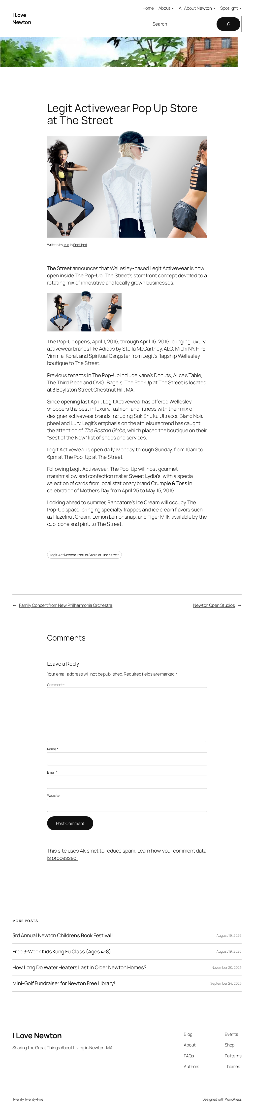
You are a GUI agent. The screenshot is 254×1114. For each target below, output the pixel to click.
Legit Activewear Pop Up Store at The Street (84, 554)
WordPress (233, 1099)
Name (52, 749)
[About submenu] (172, 8)
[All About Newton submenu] (214, 8)
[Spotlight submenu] (240, 8)
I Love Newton (21, 18)
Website (53, 795)
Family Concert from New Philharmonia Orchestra (65, 605)
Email (52, 772)
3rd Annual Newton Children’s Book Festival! (62, 935)
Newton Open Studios (214, 605)
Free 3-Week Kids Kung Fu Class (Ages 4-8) (61, 951)
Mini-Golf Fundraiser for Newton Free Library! (64, 983)
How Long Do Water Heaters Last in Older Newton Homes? (79, 967)
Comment (56, 684)
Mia (66, 244)
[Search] (228, 24)
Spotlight (80, 244)
